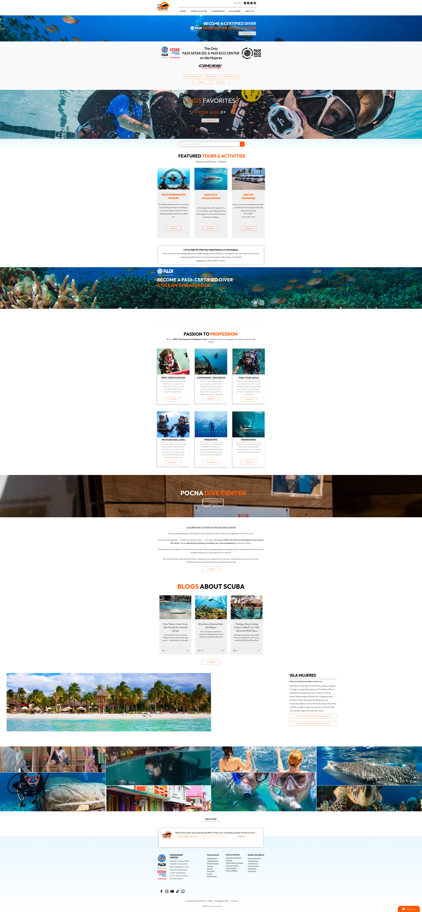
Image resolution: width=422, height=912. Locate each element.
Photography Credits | (223, 901)
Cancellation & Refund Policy (196, 901)
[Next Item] (418, 779)
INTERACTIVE (202, 109)
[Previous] (12, 114)
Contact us (200, 260)
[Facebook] (248, 3)
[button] (183, 11)
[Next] (410, 114)
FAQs (235, 3)
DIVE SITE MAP (230, 109)
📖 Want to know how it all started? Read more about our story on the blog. (211, 562)
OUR (184, 109)
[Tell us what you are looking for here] (242, 144)
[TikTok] (251, 3)
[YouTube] (255, 3)
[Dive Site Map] (214, 133)
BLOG (239, 3)
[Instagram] (245, 3)
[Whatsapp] (183, 891)
